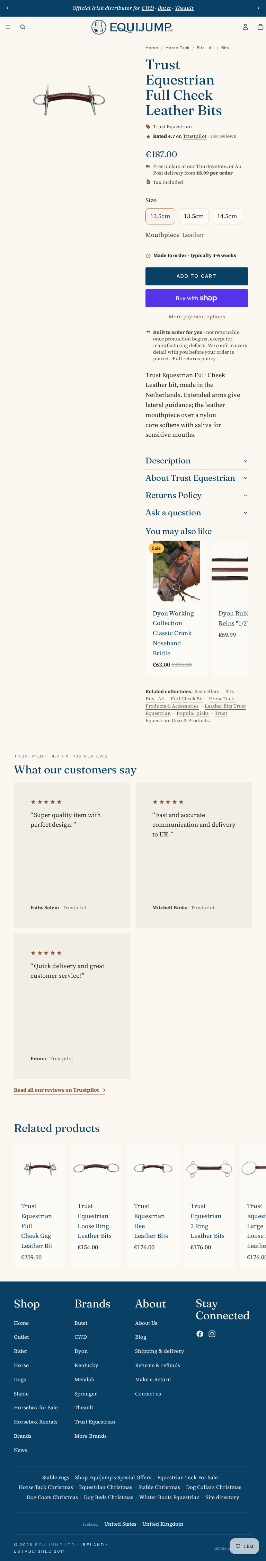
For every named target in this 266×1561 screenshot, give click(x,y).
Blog (140, 1336)
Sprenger (85, 1393)
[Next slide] (258, 8)
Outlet (21, 1336)
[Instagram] (212, 1334)
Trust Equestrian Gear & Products (186, 717)
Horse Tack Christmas (46, 1487)
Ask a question (173, 512)
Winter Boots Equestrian (169, 1497)
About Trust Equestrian (190, 478)
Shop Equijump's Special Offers (113, 1477)
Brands (23, 1435)
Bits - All (205, 47)
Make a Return (153, 1379)
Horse (21, 1364)
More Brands (90, 1435)
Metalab (84, 1379)
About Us (146, 1322)
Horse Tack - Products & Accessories (191, 702)
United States (120, 1523)
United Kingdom (162, 1523)
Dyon (81, 1351)
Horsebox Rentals (35, 1421)
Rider (20, 1351)
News (20, 1449)
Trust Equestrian (94, 1421)
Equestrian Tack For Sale (187, 1477)
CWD (80, 1336)
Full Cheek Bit (187, 698)
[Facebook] (200, 1334)
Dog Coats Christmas (52, 1497)
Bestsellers (206, 691)
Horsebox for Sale (36, 1407)
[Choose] (196, 591)
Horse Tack (177, 47)
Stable (21, 1393)
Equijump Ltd (55, 1544)
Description (168, 460)
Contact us (148, 1393)
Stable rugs (55, 1477)
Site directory (222, 1497)
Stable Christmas (159, 1487)
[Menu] (8, 27)
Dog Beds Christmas (108, 1497)
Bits (225, 47)
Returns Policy (173, 495)
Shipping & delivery (159, 1351)
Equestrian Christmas (105, 1487)
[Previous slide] (7, 8)
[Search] (22, 27)
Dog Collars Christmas (213, 1487)
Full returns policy (194, 358)
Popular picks (193, 713)
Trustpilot (194, 136)
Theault (83, 1407)
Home (151, 47)
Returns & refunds (157, 1364)
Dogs (20, 1379)
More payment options (197, 316)
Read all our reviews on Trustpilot (56, 1089)
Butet (80, 1322)
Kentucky (86, 1364)
